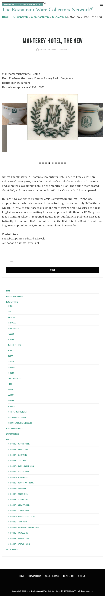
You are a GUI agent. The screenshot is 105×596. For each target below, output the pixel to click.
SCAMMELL (59, 17)
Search (52, 270)
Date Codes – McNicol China (18, 494)
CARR (9, 311)
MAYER (10, 350)
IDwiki (6, 17)
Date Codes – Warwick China (18, 538)
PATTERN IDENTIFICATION (14, 296)
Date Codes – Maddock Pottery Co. (21, 483)
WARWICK (11, 400)
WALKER (10, 389)
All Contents (20, 17)
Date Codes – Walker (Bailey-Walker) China (23, 527)
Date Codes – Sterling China (18, 510)
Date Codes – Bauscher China (19, 444)
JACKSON (11, 339)
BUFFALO (10, 306)
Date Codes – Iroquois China (18, 471)
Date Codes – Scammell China (18, 499)
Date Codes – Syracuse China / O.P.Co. (22, 516)
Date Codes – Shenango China (19, 505)
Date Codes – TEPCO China (17, 522)
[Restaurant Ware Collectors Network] (47, 7)
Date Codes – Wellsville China (19, 544)
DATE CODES (10, 439)
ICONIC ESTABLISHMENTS (14, 428)
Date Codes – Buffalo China (18, 449)
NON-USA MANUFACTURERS (17, 417)
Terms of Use (68, 575)
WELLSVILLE (11, 406)
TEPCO (10, 384)
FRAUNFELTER (12, 317)
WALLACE (11, 395)
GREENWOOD (12, 323)
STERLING (11, 373)
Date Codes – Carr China (17, 460)
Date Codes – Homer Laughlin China (21, 466)
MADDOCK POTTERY (14, 345)
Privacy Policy (34, 575)
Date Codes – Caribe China (17, 455)
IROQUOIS (11, 334)
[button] (40, 163)
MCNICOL (11, 356)
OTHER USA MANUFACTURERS (17, 412)
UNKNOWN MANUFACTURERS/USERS (20, 423)
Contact (82, 575)
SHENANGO (11, 367)
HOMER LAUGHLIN (13, 328)
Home (8, 291)
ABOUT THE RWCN (12, 549)
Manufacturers (40, 17)
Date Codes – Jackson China (18, 477)
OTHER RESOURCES (12, 434)
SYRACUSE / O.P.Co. (14, 378)
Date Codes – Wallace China (18, 533)
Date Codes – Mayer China (17, 488)
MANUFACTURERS (12, 302)
